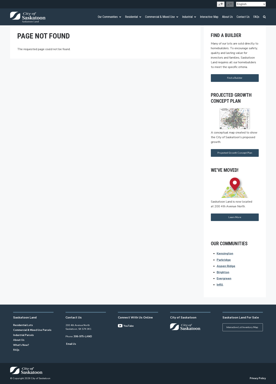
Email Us (71, 344)
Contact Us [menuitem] (243, 17)
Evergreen (224, 278)
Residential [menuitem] (131, 17)
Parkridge (224, 260)
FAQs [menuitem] (256, 17)
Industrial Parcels (23, 335)
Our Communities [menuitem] (108, 17)
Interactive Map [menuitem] (209, 17)
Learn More (234, 217)
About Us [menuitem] (227, 17)
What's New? (21, 345)
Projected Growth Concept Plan (234, 153)
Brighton (223, 272)
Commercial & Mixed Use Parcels (32, 330)
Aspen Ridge (226, 266)
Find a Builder (234, 78)
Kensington (225, 253)
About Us (18, 340)
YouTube (129, 326)
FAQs (16, 350)
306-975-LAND (83, 336)
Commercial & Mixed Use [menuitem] (160, 17)
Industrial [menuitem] (187, 17)
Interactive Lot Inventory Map (242, 327)
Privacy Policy (258, 378)
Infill (220, 285)
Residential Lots (23, 325)
